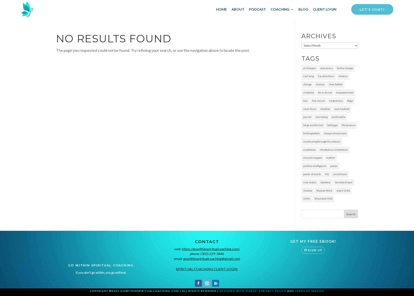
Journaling (321, 117)
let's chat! (372, 9)
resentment (340, 174)
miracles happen (312, 157)
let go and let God (313, 125)
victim (306, 198)
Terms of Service (309, 291)
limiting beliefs (311, 133)
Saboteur (325, 182)
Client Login (324, 9)
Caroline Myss (326, 76)
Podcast (257, 9)
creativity (308, 92)
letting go (332, 125)
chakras (343, 76)
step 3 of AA (343, 190)
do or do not (325, 92)
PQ (327, 174)
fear (305, 100)
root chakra (309, 182)
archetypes (309, 68)
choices (320, 84)
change (307, 84)
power (334, 166)
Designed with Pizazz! (239, 291)
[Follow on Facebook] (198, 283)
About (238, 9)
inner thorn (309, 109)
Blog (303, 9)
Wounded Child (323, 198)
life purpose (348, 125)
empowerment (344, 92)
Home (221, 9)
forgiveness (336, 100)
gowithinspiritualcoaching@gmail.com (211, 258)
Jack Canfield (341, 109)
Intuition (325, 109)
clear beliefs (336, 84)
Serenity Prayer (344, 182)
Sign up (315, 250)
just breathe (338, 117)
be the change (345, 68)
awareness (326, 68)
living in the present (335, 133)
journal (307, 117)
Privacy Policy (273, 291)
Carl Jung (308, 76)
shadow (307, 190)
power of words (312, 174)
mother (330, 157)
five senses (318, 100)
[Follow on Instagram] (207, 283)
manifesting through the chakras (321, 141)
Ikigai (350, 100)
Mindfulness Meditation (334, 149)
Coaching (280, 9)
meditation (309, 149)
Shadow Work (324, 190)
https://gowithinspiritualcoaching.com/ (211, 249)
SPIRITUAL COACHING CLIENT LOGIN (207, 269)
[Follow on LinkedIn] (215, 283)
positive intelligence (314, 166)
